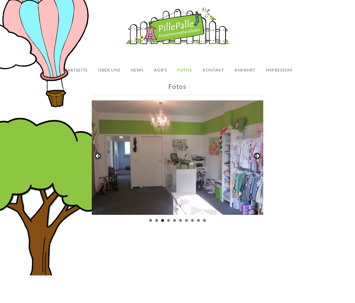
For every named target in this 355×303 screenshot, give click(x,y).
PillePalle (204, 297)
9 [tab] (198, 220)
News (137, 69)
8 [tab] (192, 220)
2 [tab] (156, 220)
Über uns (109, 69)
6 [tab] (180, 220)
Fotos (184, 69)
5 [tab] (174, 220)
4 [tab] (168, 220)
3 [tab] (162, 220)
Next (257, 156)
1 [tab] (150, 220)
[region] (177, 157)
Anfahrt (244, 69)
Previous (98, 156)
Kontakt (213, 69)
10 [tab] (204, 220)
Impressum (279, 69)
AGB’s (160, 69)
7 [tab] (186, 220)
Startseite (75, 69)
